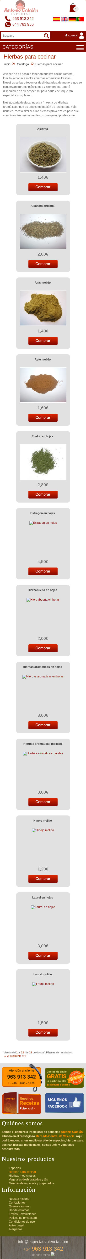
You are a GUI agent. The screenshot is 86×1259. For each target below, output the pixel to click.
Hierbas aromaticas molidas (42, 744)
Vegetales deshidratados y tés (28, 1179)
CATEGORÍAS (17, 46)
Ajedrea (42, 129)
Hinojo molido (42, 820)
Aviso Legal (16, 1225)
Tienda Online (41, 1255)
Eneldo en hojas (42, 436)
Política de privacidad (23, 1218)
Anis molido (43, 282)
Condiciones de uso (22, 1221)
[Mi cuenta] (75, 39)
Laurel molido (42, 974)
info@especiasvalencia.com (43, 1241)
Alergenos (15, 1229)
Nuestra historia (19, 1198)
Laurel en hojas (42, 897)
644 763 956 (23, 24)
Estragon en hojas (42, 513)
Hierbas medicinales (22, 1175)
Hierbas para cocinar (49, 64)
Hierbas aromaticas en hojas (42, 667)
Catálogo (23, 64)
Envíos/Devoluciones (22, 1214)
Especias (15, 1168)
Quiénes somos (19, 1206)
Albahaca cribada (42, 205)
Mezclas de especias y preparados (31, 1183)
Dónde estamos (19, 1210)
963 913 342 (23, 19)
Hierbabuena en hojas (42, 590)
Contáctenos (17, 1202)
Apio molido (43, 359)
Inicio (7, 64)
